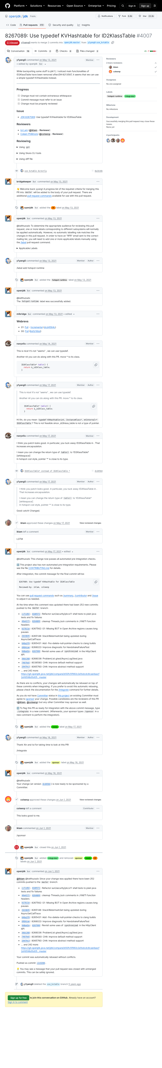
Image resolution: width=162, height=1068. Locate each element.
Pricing (111, 5)
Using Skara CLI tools (30, 153)
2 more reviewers (114, 63)
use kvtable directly (36, 171)
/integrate (64, 689)
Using (24, 147)
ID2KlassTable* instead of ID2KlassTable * (47, 471)
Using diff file (26, 159)
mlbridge (21, 314)
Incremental (37, 327)
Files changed (90, 51)
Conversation (21, 51)
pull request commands (39, 195)
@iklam (33, 130)
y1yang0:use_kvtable (98, 42)
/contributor (81, 595)
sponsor (30, 698)
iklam (23, 523)
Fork (127, 16)
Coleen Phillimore (29, 134)
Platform (19, 5)
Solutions (36, 5)
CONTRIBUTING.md (38, 568)
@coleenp (44, 134)
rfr (53, 208)
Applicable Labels (28, 248)
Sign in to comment (18, 1002)
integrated (53, 858)
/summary (68, 595)
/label (23, 242)
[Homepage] (7, 5)
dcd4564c (49, 327)
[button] (33, 64)
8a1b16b (99, 171)
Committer (42, 695)
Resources (54, 5)
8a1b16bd (35, 331)
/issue (95, 595)
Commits (46, 51)
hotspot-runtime (59, 280)
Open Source (75, 5)
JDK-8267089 (27, 117)
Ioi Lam (24, 130)
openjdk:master (72, 42)
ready (55, 727)
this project (63, 695)
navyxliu (21, 343)
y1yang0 (25, 42)
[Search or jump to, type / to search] (122, 5)
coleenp (24, 799)
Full (26, 327)
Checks (67, 51)
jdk (25, 16)
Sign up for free (18, 997)
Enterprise (94, 5)
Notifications (107, 16)
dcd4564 (99, 471)
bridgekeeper (24, 181)
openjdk (15, 16)
